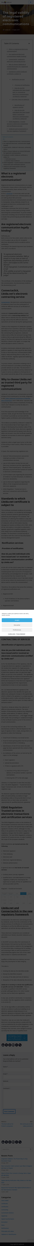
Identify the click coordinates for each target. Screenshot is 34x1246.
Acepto (17, 620)
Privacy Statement (20, 634)
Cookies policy (11, 634)
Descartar (17, 625)
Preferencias (17, 630)
